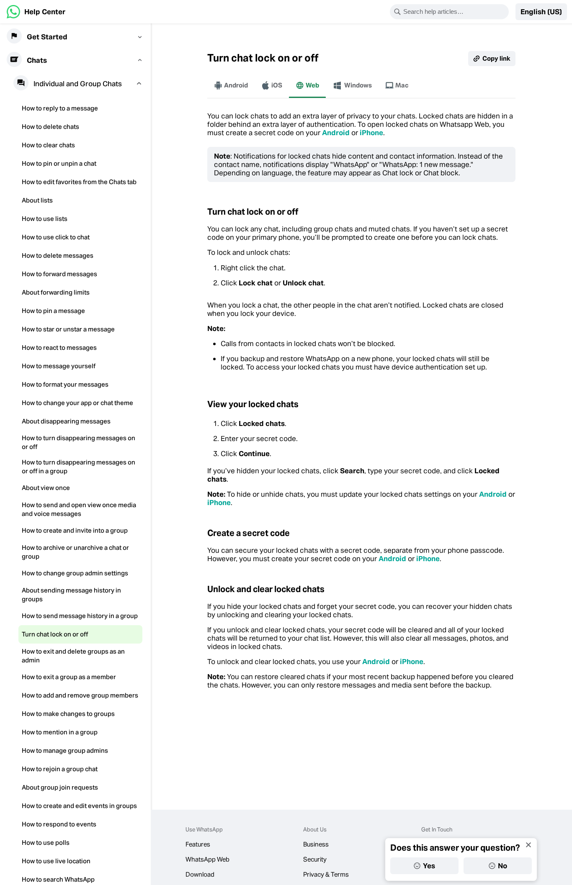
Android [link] (336, 132)
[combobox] (455, 11)
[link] (36, 11)
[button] (541, 11)
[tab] (231, 85)
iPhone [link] (371, 132)
